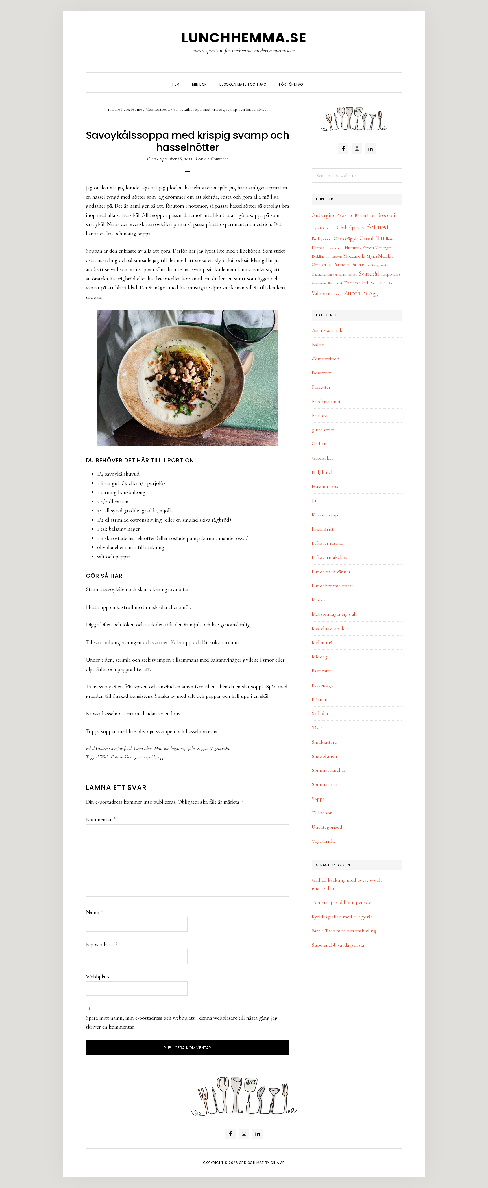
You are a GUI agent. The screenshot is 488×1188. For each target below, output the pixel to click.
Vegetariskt (220, 748)
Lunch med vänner (331, 571)
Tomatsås (376, 283)
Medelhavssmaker (330, 628)
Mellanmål (323, 642)
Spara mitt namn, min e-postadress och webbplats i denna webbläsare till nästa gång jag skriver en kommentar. (182, 1023)
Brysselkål (318, 228)
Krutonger (383, 247)
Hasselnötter (334, 248)
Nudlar (385, 256)
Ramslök (332, 274)
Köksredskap (325, 515)
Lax (328, 256)
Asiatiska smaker (329, 330)
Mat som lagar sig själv (174, 748)
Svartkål (369, 273)
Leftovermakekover (332, 557)
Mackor (319, 600)
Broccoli (386, 215)
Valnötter (322, 293)
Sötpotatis (390, 274)
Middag (320, 656)
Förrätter (321, 387)
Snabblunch (324, 756)
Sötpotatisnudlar (322, 283)
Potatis (384, 265)
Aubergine (324, 215)
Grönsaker (143, 748)
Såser (317, 727)
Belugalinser (365, 215)
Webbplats (97, 976)
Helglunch (323, 472)
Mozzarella (354, 256)
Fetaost (377, 227)
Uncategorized (327, 827)
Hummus (353, 247)
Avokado (345, 215)
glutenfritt (323, 429)
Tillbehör (322, 813)
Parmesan (342, 264)
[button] (316, 79)
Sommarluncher (329, 770)
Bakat (318, 344)
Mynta (372, 256)
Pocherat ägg (370, 265)
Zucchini (355, 293)
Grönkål (370, 238)
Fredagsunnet (322, 239)
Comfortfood (120, 748)
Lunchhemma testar (333, 586)
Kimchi (368, 247)
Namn (94, 912)
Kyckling (318, 256)
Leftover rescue (327, 543)
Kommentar (101, 819)
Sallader (320, 713)
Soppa (202, 748)
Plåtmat (320, 699)
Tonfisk (389, 283)
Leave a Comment (212, 159)
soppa (162, 757)
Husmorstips (325, 486)
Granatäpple (346, 239)
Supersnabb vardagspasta (338, 945)
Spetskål (352, 274)
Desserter (321, 373)
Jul (315, 500)
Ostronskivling (124, 757)
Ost (330, 265)
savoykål (147, 757)
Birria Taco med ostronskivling (344, 931)
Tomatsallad (356, 283)
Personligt (322, 685)
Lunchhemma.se (244, 37)
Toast (338, 283)
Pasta (356, 264)
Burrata (331, 228)
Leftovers (336, 256)
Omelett (319, 264)
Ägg (373, 293)
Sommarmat (325, 784)
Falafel (361, 228)
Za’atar (338, 294)
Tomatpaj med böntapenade (341, 902)
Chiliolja (346, 227)
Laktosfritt (323, 529)
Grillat (319, 444)
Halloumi (388, 238)
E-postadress (101, 944)
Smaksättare (324, 742)
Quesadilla (319, 274)
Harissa (318, 247)
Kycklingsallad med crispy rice (343, 917)
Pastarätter (323, 671)
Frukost (320, 415)
